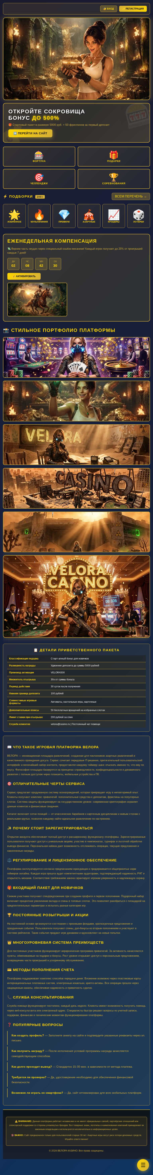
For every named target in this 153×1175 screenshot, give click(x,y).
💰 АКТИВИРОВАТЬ (24, 276)
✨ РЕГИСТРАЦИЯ (133, 8)
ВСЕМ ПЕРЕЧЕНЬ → (131, 196)
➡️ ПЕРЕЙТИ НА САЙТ (30, 133)
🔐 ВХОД (108, 8)
